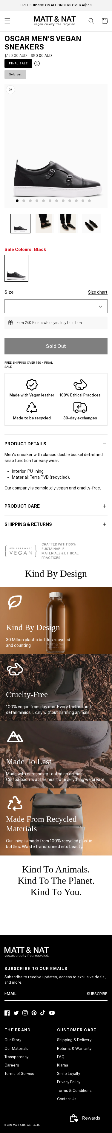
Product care (22, 506)
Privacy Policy (68, 1082)
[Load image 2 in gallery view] (44, 223)
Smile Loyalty (68, 1074)
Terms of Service (19, 1074)
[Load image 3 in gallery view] (68, 223)
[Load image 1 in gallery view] (20, 223)
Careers (11, 1065)
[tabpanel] (57, 146)
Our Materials (16, 1049)
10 (76, 200)
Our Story (12, 1040)
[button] (91, 20)
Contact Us (66, 1099)
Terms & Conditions (74, 1091)
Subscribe (97, 994)
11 (83, 200)
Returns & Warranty (74, 1049)
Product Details (25, 443)
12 (89, 200)
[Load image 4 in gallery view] (92, 223)
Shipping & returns (28, 524)
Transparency (16, 1057)
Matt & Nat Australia (26, 1125)
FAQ (61, 1057)
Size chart (98, 292)
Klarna (62, 1065)
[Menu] (7, 20)
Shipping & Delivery (74, 1040)
